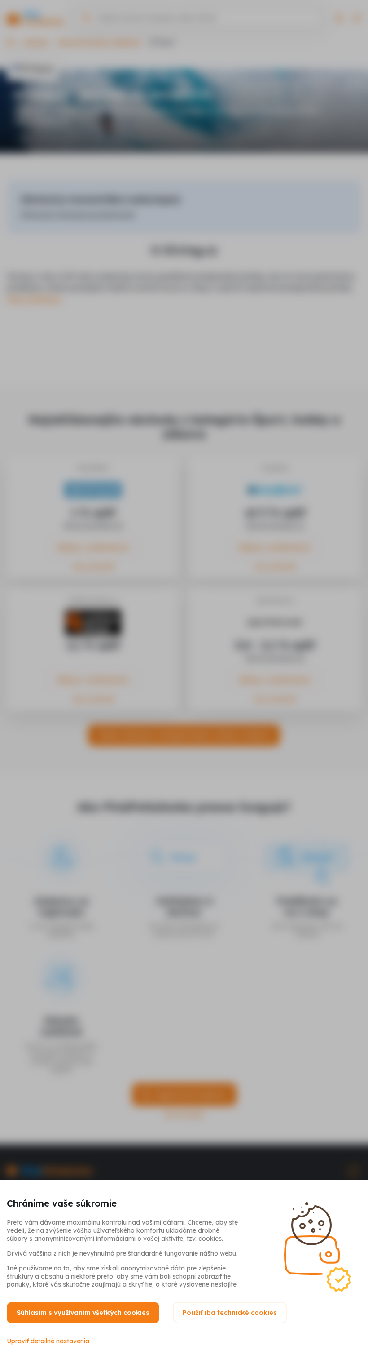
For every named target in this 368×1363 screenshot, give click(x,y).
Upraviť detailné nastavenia (48, 1341)
